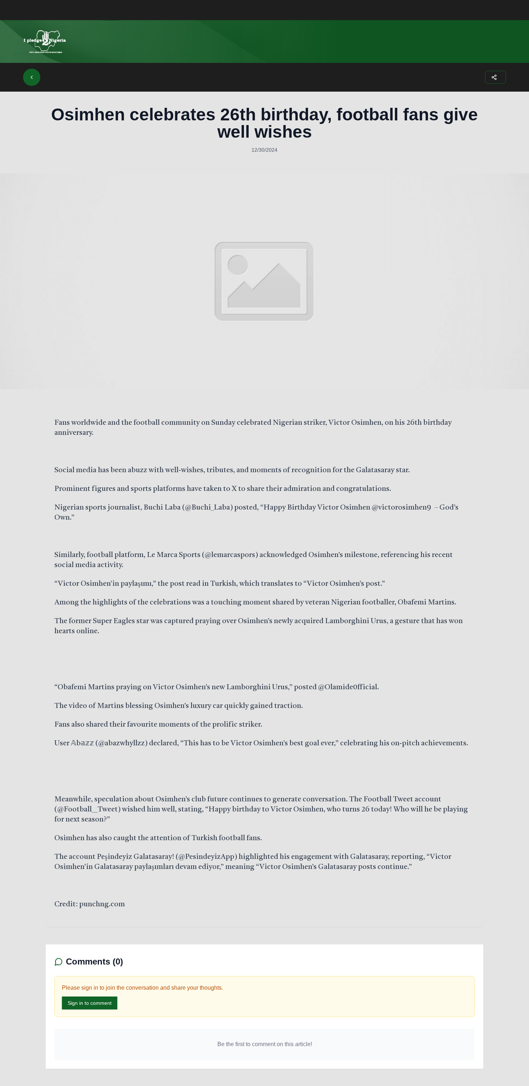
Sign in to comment (90, 1003)
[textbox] (264, 664)
